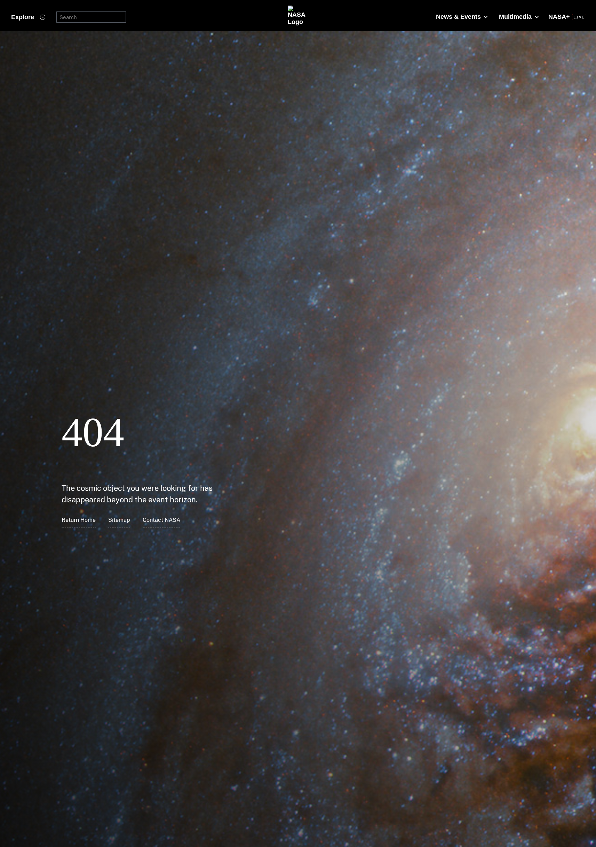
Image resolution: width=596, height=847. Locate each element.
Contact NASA (161, 520)
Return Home (79, 520)
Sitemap (119, 520)
